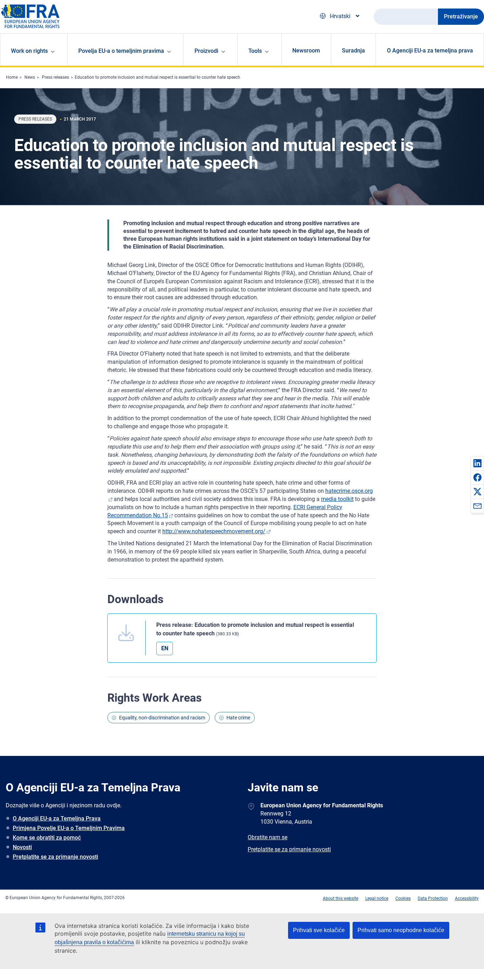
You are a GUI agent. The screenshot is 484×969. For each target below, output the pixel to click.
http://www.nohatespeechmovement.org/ (213, 531)
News (29, 77)
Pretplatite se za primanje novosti (55, 856)
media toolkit (337, 499)
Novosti (22, 847)
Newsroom (306, 50)
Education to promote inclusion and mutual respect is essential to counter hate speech (157, 77)
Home (12, 77)
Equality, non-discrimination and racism (162, 717)
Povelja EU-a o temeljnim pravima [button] (121, 51)
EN (164, 648)
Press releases (55, 77)
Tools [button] (255, 51)
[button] (477, 463)
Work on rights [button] (29, 51)
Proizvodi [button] (206, 51)
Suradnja (353, 50)
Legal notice (376, 898)
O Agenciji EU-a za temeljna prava (430, 50)
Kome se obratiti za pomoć (47, 837)
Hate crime (238, 717)
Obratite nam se (267, 837)
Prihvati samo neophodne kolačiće (401, 930)
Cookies (403, 898)
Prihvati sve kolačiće (319, 930)
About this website (340, 898)
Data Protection (433, 898)
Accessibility (467, 898)
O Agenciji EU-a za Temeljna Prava (57, 818)
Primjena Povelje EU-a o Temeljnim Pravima (69, 828)
